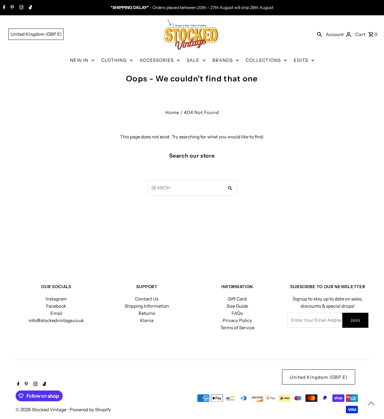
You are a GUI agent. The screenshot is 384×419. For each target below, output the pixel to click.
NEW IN (79, 60)
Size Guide (237, 306)
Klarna (147, 320)
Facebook (56, 306)
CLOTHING (114, 60)
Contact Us (146, 299)
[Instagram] (20, 8)
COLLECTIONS (263, 60)
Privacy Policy (237, 320)
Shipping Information (146, 306)
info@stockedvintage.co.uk (56, 320)
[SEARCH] (319, 34)
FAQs (237, 313)
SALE (193, 60)
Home (172, 112)
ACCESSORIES (157, 60)
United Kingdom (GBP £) (36, 34)
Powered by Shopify (90, 409)
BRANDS (222, 60)
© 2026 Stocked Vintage (41, 409)
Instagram (56, 299)
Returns (147, 313)
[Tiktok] (29, 8)
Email (56, 313)
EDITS (301, 60)
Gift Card (237, 299)
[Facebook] (3, 8)
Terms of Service (237, 327)
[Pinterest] (11, 8)
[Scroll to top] (371, 403)
